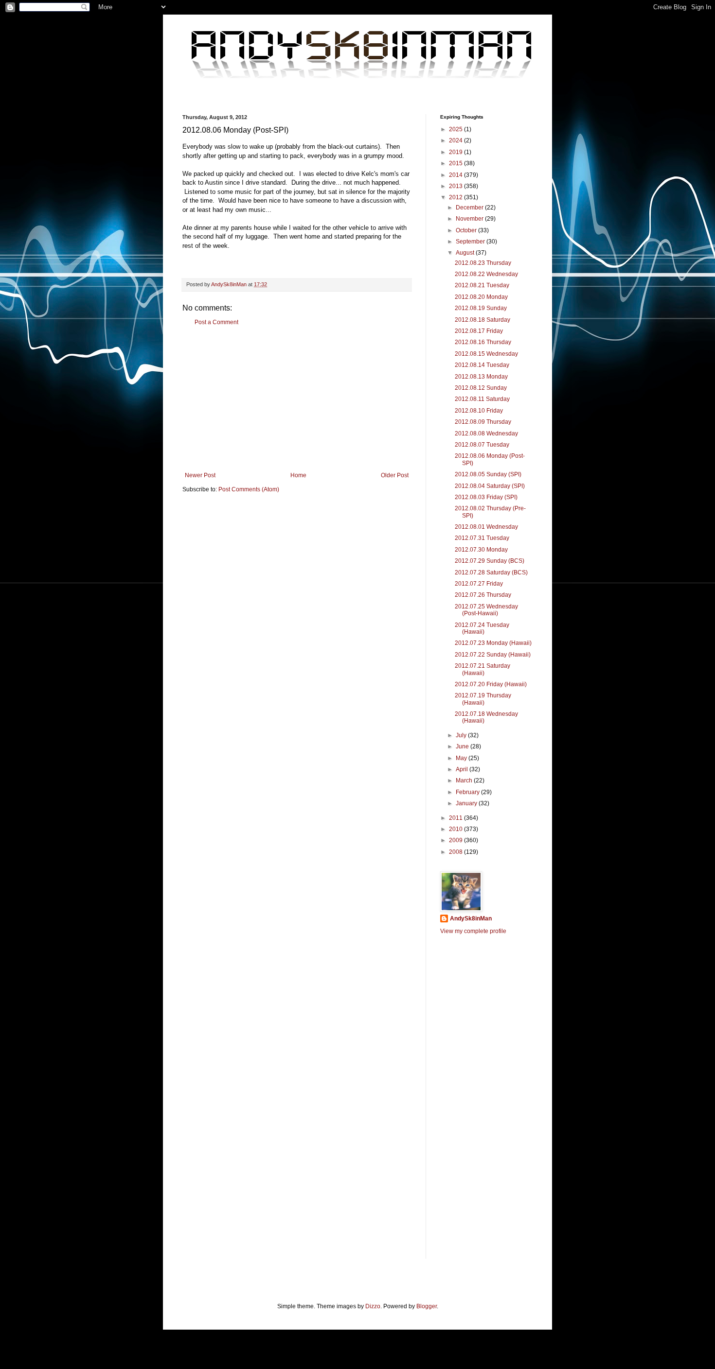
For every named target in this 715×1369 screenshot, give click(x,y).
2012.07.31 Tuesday (482, 538)
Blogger (426, 1306)
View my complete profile (473, 931)
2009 (456, 840)
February (468, 792)
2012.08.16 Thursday (483, 342)
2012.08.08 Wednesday (486, 433)
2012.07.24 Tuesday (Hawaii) (482, 628)
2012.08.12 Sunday (481, 387)
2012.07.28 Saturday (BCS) (491, 572)
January (467, 803)
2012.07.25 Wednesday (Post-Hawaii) (486, 610)
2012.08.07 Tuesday (482, 444)
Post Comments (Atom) (248, 489)
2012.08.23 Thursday (483, 263)
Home (298, 475)
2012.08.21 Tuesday (482, 285)
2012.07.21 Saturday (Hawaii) (482, 669)
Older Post (395, 475)
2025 (456, 129)
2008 (456, 852)
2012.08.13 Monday (481, 376)
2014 (456, 175)
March (465, 780)
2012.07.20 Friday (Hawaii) (491, 684)
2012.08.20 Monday (481, 297)
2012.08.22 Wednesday (486, 274)
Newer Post (200, 475)
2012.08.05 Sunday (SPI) (488, 474)
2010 (456, 829)
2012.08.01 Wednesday (486, 526)
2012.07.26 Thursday (483, 594)
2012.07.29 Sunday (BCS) (489, 560)
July (462, 735)
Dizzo (372, 1306)
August (466, 252)
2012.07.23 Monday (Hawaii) (493, 643)
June (463, 746)
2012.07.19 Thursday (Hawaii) (483, 699)
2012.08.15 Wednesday (486, 353)
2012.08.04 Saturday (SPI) (490, 486)
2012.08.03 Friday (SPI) (486, 497)
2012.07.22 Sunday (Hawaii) (493, 654)
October (467, 230)
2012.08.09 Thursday (483, 421)
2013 (456, 186)
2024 (456, 140)
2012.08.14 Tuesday (482, 365)
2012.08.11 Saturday (482, 399)
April (462, 769)
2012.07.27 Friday (479, 583)
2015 (456, 163)
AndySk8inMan (471, 918)
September (471, 241)
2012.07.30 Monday (481, 549)
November (470, 218)
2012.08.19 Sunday (481, 308)
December (470, 207)
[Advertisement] (297, 399)
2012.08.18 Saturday (482, 319)
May (462, 758)
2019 (456, 152)
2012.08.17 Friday (479, 331)
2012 (456, 197)
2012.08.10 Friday (479, 410)
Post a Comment (216, 322)
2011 (456, 817)
